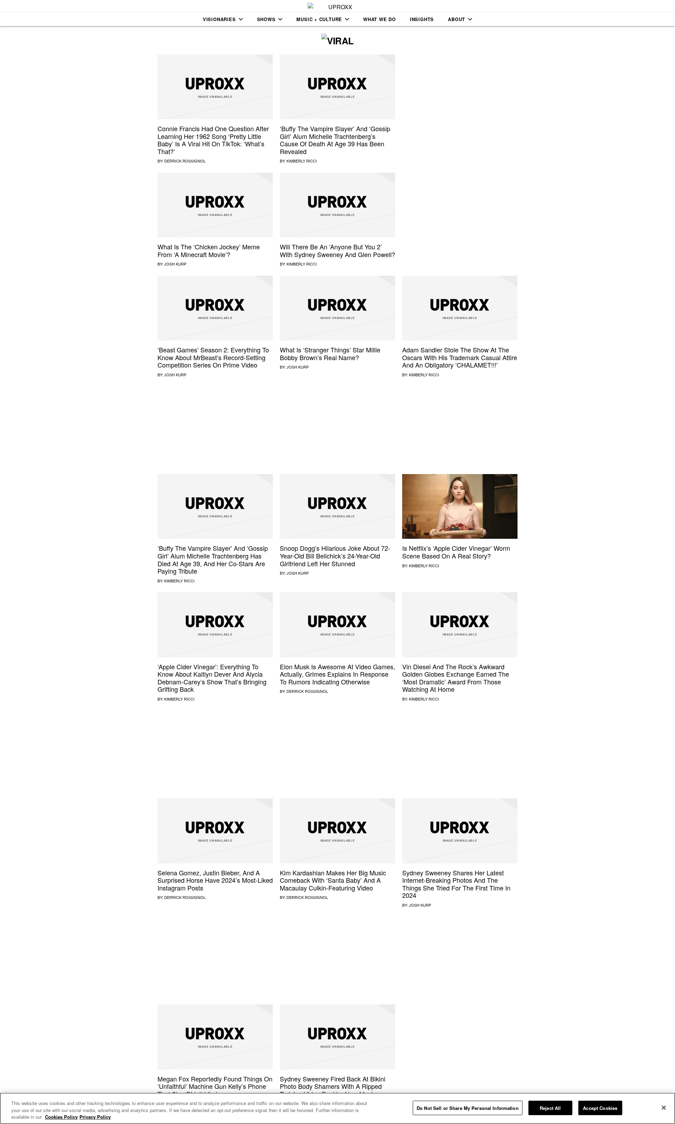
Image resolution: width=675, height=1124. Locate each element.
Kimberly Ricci (302, 161)
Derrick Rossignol (185, 161)
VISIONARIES (219, 19)
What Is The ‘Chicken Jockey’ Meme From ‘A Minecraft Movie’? (209, 250)
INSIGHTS (422, 19)
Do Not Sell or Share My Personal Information (468, 1107)
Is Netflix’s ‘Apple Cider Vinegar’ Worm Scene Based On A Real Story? (456, 551)
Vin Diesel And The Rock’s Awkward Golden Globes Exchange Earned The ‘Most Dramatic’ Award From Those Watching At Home (455, 678)
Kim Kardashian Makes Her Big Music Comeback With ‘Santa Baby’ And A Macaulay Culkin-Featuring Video (333, 880)
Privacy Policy (95, 1116)
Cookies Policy (61, 1116)
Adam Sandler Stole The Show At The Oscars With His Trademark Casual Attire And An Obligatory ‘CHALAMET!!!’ (459, 357)
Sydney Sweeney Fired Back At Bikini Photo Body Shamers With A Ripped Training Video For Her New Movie (332, 1086)
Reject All (550, 1107)
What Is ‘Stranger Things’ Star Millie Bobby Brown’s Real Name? (330, 353)
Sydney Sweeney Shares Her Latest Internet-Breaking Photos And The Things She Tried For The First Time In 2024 (456, 884)
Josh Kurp (175, 264)
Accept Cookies (600, 1107)
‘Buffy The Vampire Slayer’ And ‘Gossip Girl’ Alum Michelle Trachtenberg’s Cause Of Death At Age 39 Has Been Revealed (335, 140)
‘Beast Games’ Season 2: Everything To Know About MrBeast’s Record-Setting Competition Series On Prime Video (213, 357)
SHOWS (266, 19)
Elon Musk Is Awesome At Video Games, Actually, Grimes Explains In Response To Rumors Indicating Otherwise (337, 674)
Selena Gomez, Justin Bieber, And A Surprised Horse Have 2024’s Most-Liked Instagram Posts (215, 880)
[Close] (663, 1107)
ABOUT (456, 19)
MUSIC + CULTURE (319, 19)
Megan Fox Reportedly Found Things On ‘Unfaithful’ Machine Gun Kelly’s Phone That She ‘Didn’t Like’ (215, 1086)
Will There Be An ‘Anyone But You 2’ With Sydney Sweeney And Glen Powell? (337, 250)
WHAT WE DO (379, 19)
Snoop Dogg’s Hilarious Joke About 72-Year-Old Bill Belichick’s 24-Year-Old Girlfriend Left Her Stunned (335, 555)
